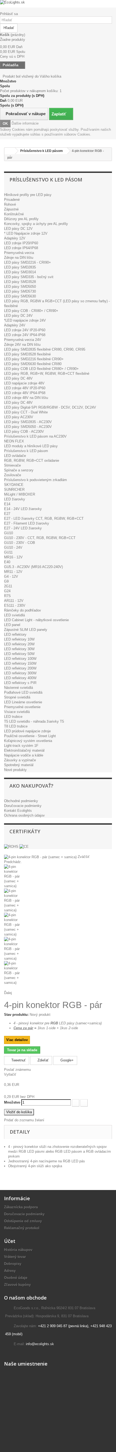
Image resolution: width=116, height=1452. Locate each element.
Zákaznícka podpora (21, 1207)
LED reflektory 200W (20, 668)
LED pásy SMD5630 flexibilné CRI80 (33, 364)
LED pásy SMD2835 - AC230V (28, 422)
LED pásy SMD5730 (20, 291)
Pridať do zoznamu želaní (24, 1120)
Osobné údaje (15, 1278)
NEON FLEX (14, 441)
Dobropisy (12, 1264)
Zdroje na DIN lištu (18, 258)
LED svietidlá (14, 615)
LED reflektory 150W (20, 663)
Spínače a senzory (18, 470)
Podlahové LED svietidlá (23, 692)
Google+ (66, 1060)
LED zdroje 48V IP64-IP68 (24, 393)
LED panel (12, 625)
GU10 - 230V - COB (19, 543)
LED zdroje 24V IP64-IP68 (24, 335)
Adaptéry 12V (14, 238)
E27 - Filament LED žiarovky (26, 523)
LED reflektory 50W (19, 654)
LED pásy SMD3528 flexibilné (27, 354)
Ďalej (8, 993)
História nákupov (18, 1250)
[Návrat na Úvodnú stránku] (10, 151)
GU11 (8, 552)
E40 (7, 562)
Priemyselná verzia (19, 253)
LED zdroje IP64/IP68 (21, 248)
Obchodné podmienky (21, 801)
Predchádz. (13, 862)
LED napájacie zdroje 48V (24, 383)
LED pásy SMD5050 (20, 287)
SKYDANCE (13, 485)
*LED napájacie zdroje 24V (25, 320)
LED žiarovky (14, 499)
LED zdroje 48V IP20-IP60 (24, 388)
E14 (7, 504)
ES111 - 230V (14, 605)
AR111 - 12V (13, 601)
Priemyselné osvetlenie (22, 707)
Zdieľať (42, 1060)
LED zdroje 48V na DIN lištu (26, 398)
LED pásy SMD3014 (20, 272)
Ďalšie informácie (25, 123)
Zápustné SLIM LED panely (25, 630)
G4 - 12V (11, 576)
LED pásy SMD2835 (20, 267)
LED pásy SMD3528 (20, 282)
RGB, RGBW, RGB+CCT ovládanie (31, 460)
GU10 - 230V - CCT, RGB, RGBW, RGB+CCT (40, 538)
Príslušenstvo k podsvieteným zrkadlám (35, 480)
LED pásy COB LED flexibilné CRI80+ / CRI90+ (41, 369)
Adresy (10, 1271)
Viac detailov (17, 1040)
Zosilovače (12, 475)
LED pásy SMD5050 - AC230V (28, 427)
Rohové (10, 204)
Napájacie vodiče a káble (23, 755)
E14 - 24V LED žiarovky (23, 509)
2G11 (8, 586)
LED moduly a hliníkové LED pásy (31, 446)
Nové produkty (15, 770)
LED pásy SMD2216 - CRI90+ (27, 262)
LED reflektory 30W (19, 649)
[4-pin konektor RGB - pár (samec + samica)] (58, 876)
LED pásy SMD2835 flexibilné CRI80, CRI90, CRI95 (44, 349)
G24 (7, 591)
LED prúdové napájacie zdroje (27, 731)
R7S (7, 596)
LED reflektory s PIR (20, 683)
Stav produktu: (16, 1015)
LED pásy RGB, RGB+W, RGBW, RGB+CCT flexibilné (46, 374)
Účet (9, 1241)
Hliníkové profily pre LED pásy (28, 195)
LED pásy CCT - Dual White (26, 412)
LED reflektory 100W (20, 659)
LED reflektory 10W (19, 639)
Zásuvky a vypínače (20, 760)
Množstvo (12, 1102)
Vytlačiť (10, 1074)
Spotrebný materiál (18, 765)
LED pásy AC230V (18, 417)
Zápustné (11, 209)
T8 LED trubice (16, 726)
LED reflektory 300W (20, 673)
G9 (6, 581)
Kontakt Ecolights (18, 811)
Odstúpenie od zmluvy (23, 1221)
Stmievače (12, 465)
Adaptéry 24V (14, 325)
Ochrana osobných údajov (24, 815)
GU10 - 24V (13, 547)
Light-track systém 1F (21, 746)
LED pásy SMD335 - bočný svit (28, 277)
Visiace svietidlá (17, 712)
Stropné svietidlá (17, 697)
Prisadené (12, 200)
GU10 (8, 533)
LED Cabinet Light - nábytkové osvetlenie (36, 620)
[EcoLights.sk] (58, 2)
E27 (7, 514)
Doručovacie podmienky (23, 806)
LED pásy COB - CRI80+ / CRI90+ (31, 311)
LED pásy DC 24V (18, 316)
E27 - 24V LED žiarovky (23, 528)
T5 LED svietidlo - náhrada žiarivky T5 (34, 721)
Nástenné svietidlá (18, 688)
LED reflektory (15, 634)
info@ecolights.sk (40, 1344)
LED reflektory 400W (20, 678)
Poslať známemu (17, 1070)
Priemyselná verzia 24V (22, 340)
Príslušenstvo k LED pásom (26, 451)
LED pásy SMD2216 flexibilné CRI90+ (34, 359)
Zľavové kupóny (17, 1285)
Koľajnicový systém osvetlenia (28, 741)
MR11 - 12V (13, 572)
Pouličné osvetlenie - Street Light (30, 736)
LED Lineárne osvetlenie (23, 702)
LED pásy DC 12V (18, 229)
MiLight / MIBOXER (19, 494)
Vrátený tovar (15, 1257)
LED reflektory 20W (19, 644)
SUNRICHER (14, 489)
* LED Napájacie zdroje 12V (25, 233)
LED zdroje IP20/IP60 (21, 243)
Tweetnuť (18, 1060)
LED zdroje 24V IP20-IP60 (24, 330)
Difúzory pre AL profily (21, 219)
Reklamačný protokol (21, 1228)
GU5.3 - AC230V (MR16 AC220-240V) (33, 567)
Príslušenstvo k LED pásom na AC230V (35, 436)
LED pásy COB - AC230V (24, 432)
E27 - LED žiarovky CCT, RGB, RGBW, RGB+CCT (44, 518)
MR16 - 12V (13, 557)
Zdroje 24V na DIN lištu (22, 345)
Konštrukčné (14, 214)
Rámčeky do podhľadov (22, 610)
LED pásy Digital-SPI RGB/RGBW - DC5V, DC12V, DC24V (50, 407)
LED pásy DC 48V (18, 378)
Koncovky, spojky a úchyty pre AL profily (36, 224)
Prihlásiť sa (9, 14)
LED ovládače (15, 456)
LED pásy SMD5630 (20, 296)
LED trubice (13, 717)
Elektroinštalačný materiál (24, 750)
